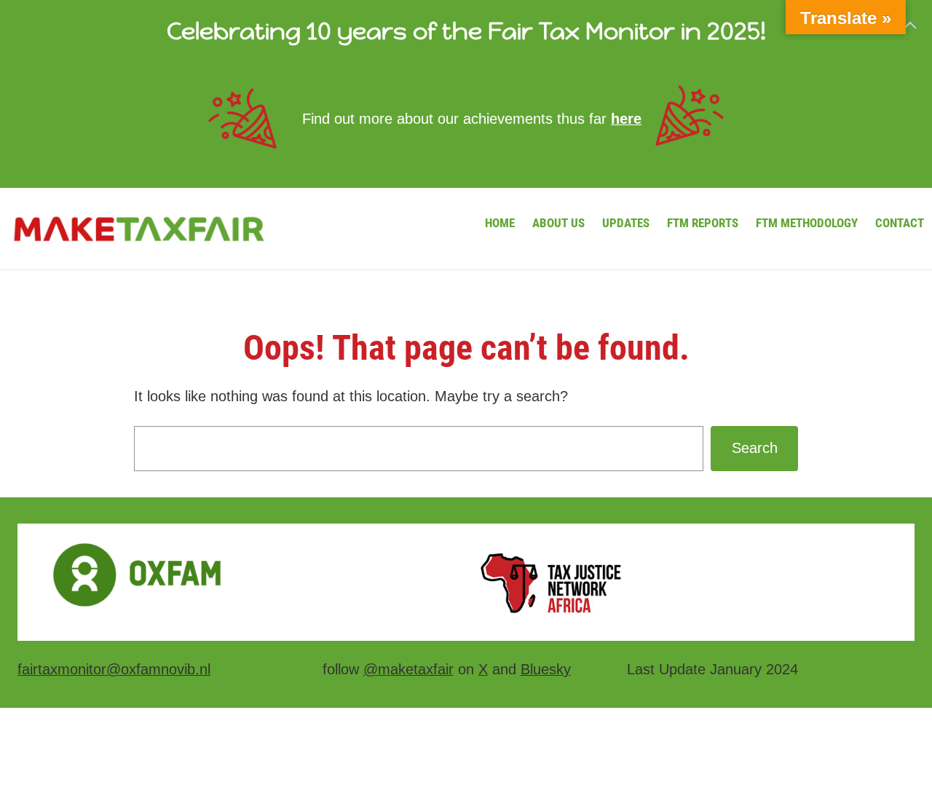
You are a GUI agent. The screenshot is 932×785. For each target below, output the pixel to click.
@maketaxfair (408, 669)
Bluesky (546, 669)
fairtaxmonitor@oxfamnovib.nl (113, 669)
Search (755, 448)
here (626, 119)
